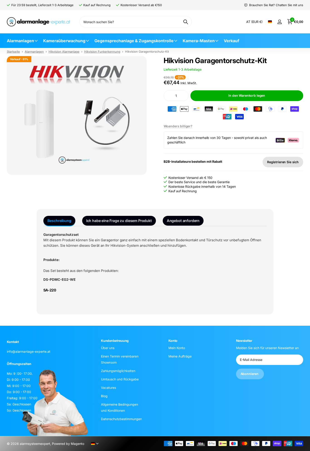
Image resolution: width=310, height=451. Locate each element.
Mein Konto (176, 348)
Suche (185, 21)
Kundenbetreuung (115, 341)
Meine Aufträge (180, 356)
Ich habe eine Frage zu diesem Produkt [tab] (119, 220)
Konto (172, 341)
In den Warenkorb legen (246, 95)
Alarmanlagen (20, 40)
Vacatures (108, 387)
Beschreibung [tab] (59, 220)
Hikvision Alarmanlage (64, 51)
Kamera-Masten (199, 40)
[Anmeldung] (279, 22)
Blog (104, 396)
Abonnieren (250, 374)
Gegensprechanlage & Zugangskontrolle (134, 40)
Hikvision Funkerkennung (102, 51)
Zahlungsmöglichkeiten (118, 371)
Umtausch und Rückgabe (120, 379)
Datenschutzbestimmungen (121, 419)
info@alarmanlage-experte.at (28, 351)
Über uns (107, 348)
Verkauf (231, 40)
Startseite (13, 51)
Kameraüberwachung (64, 40)
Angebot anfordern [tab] (183, 220)
